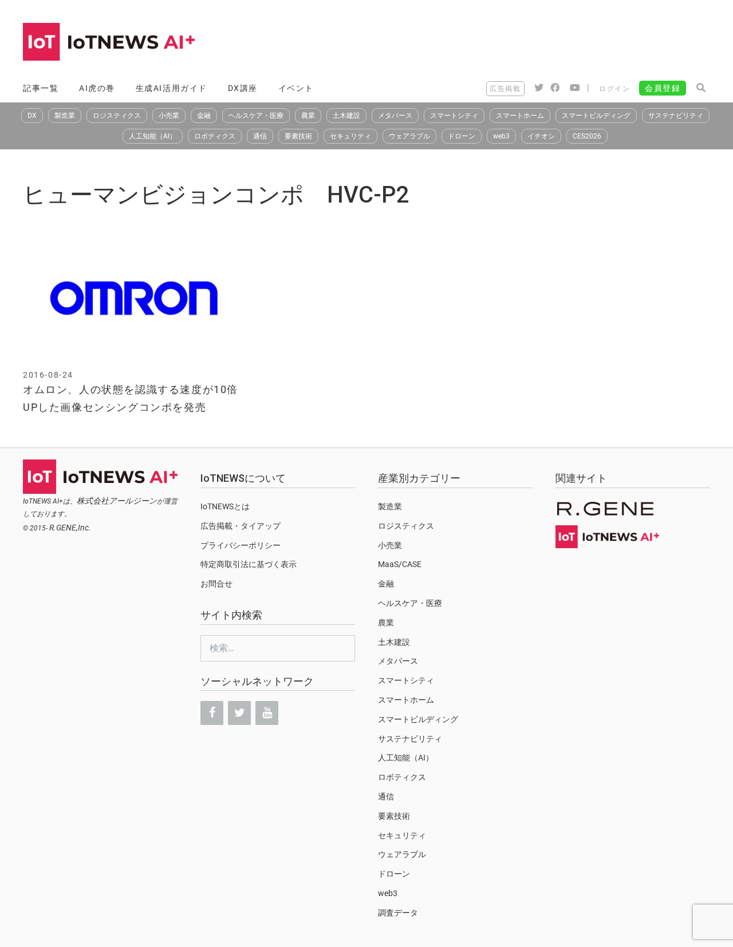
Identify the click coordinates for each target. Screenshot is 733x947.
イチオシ (541, 136)
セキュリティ (350, 136)
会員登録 (662, 88)
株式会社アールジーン (117, 500)
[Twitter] (239, 713)
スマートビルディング (596, 116)
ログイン (614, 89)
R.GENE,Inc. (70, 527)
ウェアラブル (409, 136)
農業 (308, 116)
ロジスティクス (117, 116)
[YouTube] (266, 713)
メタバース (395, 116)
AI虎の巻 (97, 88)
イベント (296, 88)
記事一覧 (40, 88)
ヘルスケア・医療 (255, 116)
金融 (204, 116)
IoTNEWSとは (225, 506)
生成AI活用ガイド (171, 88)
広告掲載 (505, 89)
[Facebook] (211, 713)
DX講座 (243, 88)
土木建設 (346, 116)
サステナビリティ (675, 116)
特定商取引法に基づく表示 (248, 564)
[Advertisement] (501, 43)
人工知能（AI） (152, 136)
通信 (260, 136)
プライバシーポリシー (240, 545)
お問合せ (216, 583)
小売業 (169, 116)
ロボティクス (214, 136)
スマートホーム (520, 116)
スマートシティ (454, 116)
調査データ (398, 912)
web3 (501, 136)
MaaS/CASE (399, 564)
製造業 (64, 116)
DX (32, 116)
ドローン (461, 136)
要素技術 (298, 136)
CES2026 (587, 136)
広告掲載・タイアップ (240, 525)
